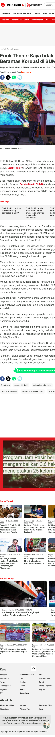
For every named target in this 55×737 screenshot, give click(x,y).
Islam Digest (44, 678)
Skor (41, 674)
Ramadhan (24, 693)
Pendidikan (17, 19)
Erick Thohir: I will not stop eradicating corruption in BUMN (11, 210)
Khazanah (4, 678)
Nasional (5, 19)
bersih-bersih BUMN (9, 391)
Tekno (22, 686)
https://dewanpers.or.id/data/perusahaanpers (21, 723)
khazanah (48, 13)
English (42, 689)
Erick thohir (5, 385)
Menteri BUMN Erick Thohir (33, 391)
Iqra (21, 678)
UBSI (47, 19)
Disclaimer (4, 709)
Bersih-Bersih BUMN (31, 184)
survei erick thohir (21, 385)
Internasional (37, 19)
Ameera (3, 674)
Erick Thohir (14, 168)
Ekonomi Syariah (22, 13)
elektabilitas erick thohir (42, 385)
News (9, 49)
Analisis (23, 682)
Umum (16, 49)
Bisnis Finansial (45, 686)
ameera (6, 13)
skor (37, 13)
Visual (22, 689)
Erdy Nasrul (26, 72)
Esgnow (3, 689)
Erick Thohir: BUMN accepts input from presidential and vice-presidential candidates (35, 213)
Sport (26, 19)
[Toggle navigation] (3, 5)
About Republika (7, 705)
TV (1, 693)
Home (2, 49)
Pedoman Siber (45, 705)
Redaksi (23, 705)
